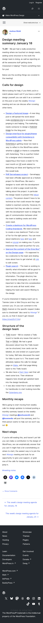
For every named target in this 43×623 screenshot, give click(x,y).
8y (10, 33)
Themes (26, 536)
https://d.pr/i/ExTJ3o (11, 319)
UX (20, 164)
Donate (27, 559)
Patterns (26, 544)
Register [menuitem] (39, 3)
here (22, 239)
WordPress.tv (9, 563)
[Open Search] (32, 8)
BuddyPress (8, 583)
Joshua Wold (15, 31)
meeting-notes (9, 470)
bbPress (7, 579)
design (32, 101)
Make (15, 365)
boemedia (7, 418)
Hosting (5, 540)
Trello (8, 335)
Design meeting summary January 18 (17, 41)
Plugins (26, 540)
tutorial (15, 242)
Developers (7, 559)
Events (26, 555)
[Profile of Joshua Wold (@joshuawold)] (5, 33)
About (4, 532)
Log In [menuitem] (31, 3)
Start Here (23, 372)
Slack (4, 309)
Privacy (5, 544)
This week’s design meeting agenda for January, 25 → (22, 515)
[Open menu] (39, 8)
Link (37, 259)
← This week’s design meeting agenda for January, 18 (20, 504)
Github (15, 341)
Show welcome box (31, 23)
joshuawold (24, 415)
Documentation (8, 555)
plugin (17, 150)
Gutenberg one (15, 392)
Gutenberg (10, 144)
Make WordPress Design (15, 15)
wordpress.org (17, 120)
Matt (5, 575)
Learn (4, 551)
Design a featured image (17, 113)
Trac (8, 341)
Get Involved (28, 551)
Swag (26, 563)
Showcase (27, 532)
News (4, 536)
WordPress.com (10, 571)
